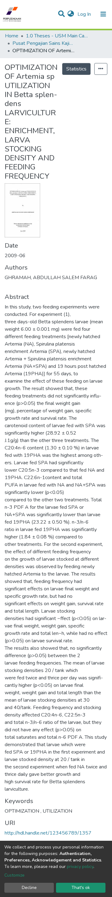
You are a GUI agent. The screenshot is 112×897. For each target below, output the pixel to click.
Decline (29, 888)
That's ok (81, 888)
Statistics (76, 69)
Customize (14, 875)
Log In (84, 14)
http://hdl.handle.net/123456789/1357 (48, 833)
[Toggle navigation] (103, 14)
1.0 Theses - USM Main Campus (57, 35)
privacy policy (80, 866)
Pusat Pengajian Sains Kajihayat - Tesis (43, 43)
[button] (70, 14)
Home (11, 35)
